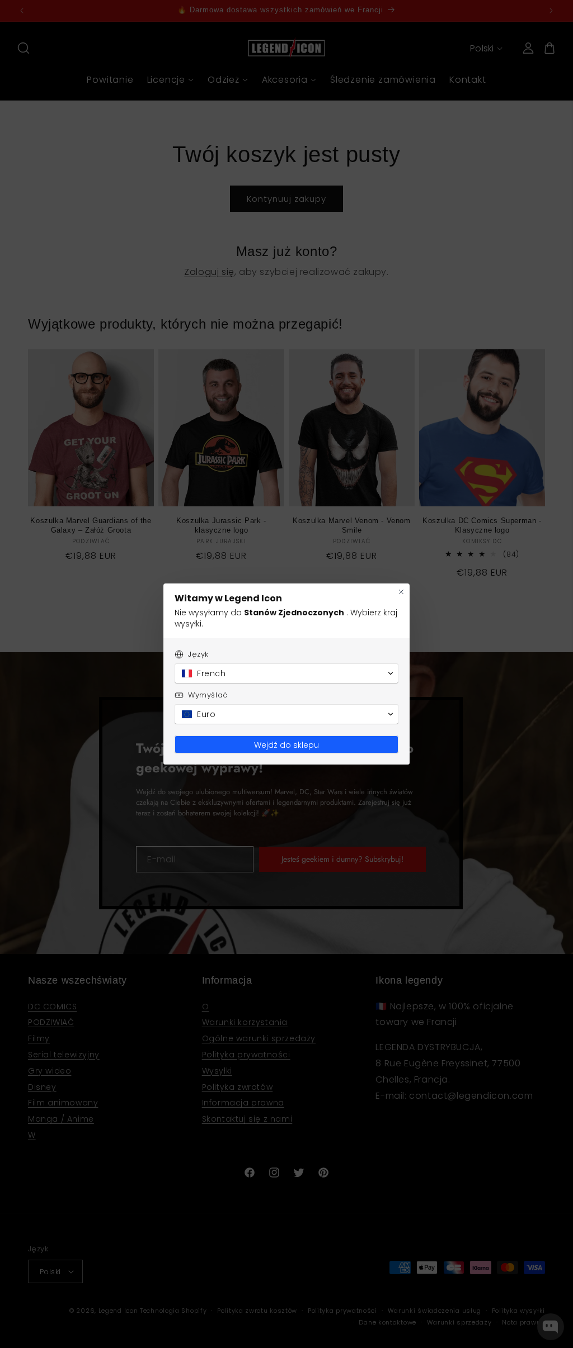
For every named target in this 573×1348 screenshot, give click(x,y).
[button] (286, 673)
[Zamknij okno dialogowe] (401, 592)
